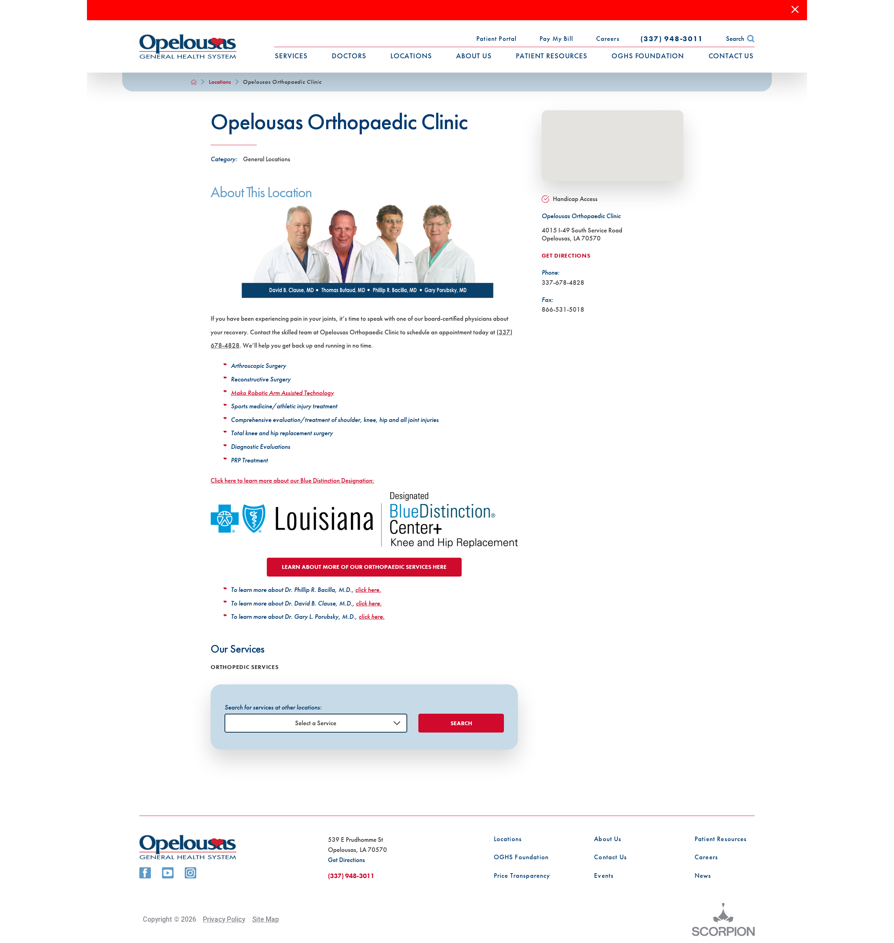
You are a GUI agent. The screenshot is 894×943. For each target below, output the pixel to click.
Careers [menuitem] (608, 38)
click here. (368, 589)
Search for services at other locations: (273, 707)
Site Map (265, 919)
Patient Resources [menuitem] (551, 55)
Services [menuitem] (291, 55)
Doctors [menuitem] (349, 55)
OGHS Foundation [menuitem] (647, 55)
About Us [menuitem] (474, 55)
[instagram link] (190, 872)
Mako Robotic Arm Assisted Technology (282, 392)
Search (735, 39)
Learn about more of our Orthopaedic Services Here (364, 567)
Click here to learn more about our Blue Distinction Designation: (292, 480)
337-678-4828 (563, 282)
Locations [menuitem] (411, 55)
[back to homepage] (194, 82)
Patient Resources (721, 839)
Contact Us (610, 857)
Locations (220, 82)
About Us (607, 839)
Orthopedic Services (244, 667)
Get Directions (566, 255)
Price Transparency (522, 875)
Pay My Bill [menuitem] (556, 38)
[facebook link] (145, 872)
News (703, 875)
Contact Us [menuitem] (731, 55)
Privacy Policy (224, 919)
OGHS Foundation (521, 857)
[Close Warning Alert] (795, 10)
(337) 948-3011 (671, 38)
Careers (706, 857)
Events (604, 875)
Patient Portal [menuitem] (496, 38)
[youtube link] (167, 872)
